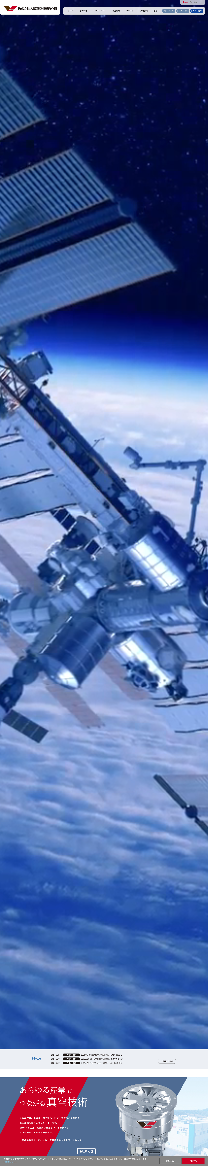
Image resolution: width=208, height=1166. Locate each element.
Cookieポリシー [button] (10, 1162)
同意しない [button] (170, 1161)
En (193, 2)
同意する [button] (193, 1161)
